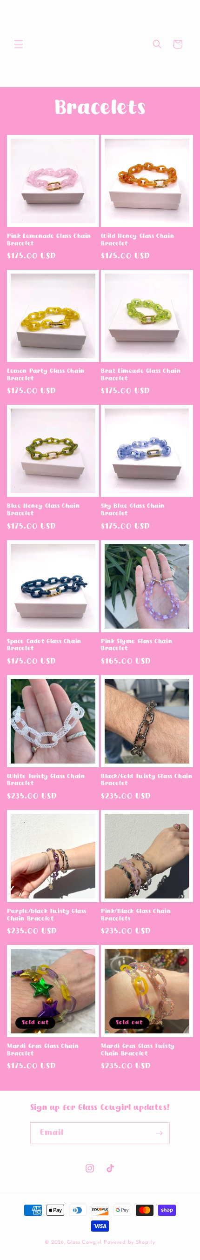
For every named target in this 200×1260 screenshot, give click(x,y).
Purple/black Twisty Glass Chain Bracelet (47, 915)
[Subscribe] (159, 1133)
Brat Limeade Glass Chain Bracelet (140, 375)
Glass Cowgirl (85, 1242)
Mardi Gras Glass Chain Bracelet (43, 1050)
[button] (18, 44)
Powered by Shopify (129, 1242)
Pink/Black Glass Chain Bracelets (136, 915)
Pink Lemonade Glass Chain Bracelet (49, 240)
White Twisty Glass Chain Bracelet (46, 780)
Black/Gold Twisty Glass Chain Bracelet (146, 780)
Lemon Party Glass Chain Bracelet (46, 375)
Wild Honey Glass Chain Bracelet (137, 240)
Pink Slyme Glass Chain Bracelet (136, 645)
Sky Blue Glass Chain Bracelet (133, 510)
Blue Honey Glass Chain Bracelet (43, 510)
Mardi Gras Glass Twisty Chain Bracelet (138, 1050)
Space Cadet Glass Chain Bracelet (44, 645)
